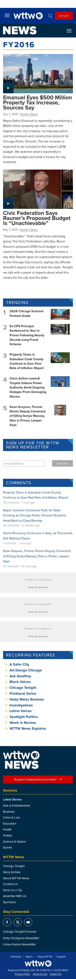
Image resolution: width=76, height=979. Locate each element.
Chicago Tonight (23, 687)
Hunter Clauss (29, 114)
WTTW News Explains (28, 728)
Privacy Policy (22, 974)
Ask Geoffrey (20, 676)
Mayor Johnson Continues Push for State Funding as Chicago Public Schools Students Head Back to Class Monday (34, 515)
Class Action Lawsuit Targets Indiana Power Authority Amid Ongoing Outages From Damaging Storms (28, 387)
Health (7, 829)
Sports (7, 847)
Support (61, 956)
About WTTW (44, 956)
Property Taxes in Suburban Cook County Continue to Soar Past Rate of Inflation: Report (27, 361)
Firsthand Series (23, 693)
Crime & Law (11, 817)
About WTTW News (16, 878)
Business (9, 811)
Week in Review (23, 722)
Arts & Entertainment (16, 805)
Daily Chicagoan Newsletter (21, 938)
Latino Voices (21, 711)
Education (9, 823)
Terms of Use (40, 974)
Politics (7, 835)
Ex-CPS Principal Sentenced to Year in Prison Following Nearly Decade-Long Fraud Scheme (27, 335)
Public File (55, 974)
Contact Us (10, 884)
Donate (64, 16)
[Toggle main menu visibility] (7, 15)
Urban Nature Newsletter (19, 944)
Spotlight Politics (24, 716)
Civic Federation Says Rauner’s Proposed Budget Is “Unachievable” (36, 218)
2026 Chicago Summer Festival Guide (27, 313)
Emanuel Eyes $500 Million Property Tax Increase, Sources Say (37, 102)
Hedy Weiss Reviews (27, 699)
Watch (29, 956)
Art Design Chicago (26, 670)
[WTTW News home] (19, 30)
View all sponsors (38, 587)
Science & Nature (14, 841)
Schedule (16, 956)
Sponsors (9, 902)
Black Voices (20, 681)
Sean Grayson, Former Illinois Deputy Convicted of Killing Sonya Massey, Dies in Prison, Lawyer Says (27, 416)
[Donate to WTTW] (38, 963)
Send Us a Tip (12, 890)
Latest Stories (12, 799)
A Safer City (19, 664)
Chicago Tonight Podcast (19, 931)
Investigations (21, 705)
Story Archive (11, 872)
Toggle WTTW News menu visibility (71, 30)
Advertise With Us (14, 896)
